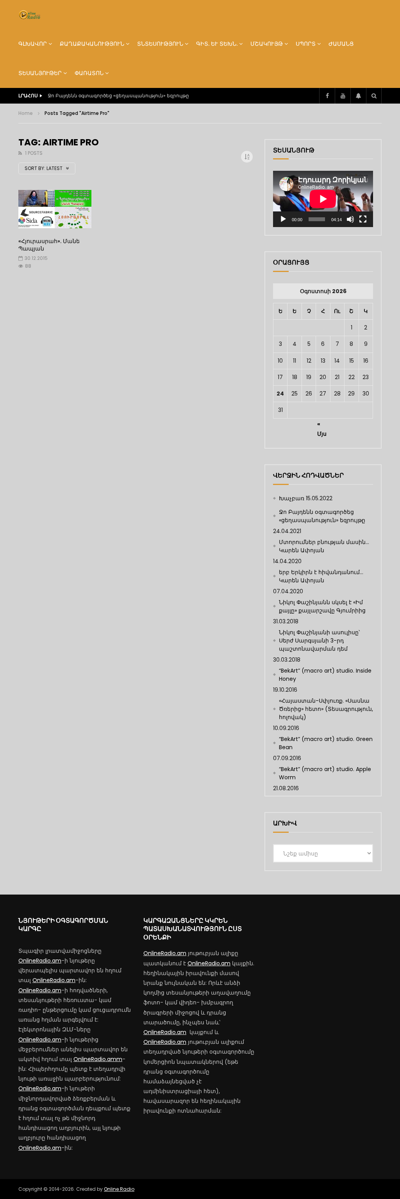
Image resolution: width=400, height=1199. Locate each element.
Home (25, 113)
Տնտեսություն (160, 44)
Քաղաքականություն (92, 44)
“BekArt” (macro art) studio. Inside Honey (325, 675)
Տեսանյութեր (40, 73)
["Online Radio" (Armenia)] (29, 15)
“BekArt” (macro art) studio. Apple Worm (325, 773)
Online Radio (119, 1189)
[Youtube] (342, 96)
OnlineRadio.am (39, 961)
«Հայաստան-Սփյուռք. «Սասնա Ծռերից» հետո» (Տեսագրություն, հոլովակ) (326, 709)
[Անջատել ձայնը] (350, 219)
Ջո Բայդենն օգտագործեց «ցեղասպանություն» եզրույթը (322, 516)
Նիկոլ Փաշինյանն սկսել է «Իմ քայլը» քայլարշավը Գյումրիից (322, 606)
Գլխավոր (32, 44)
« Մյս (322, 425)
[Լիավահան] (363, 219)
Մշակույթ (266, 44)
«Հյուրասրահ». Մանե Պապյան (49, 244)
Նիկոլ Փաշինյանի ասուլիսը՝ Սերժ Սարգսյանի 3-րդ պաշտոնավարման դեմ (319, 640)
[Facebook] (327, 96)
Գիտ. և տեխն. (217, 44)
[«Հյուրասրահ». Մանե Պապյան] (54, 210)
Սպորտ (306, 44)
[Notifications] (358, 96)
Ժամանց (341, 44)
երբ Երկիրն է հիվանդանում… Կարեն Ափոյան (321, 576)
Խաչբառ (291, 498)
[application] (323, 199)
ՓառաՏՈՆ (89, 73)
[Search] (374, 96)
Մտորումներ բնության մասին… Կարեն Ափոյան (107, 95)
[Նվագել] (283, 219)
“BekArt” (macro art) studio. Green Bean (326, 743)
